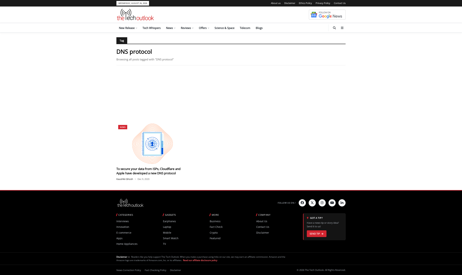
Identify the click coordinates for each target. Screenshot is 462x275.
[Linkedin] (342, 202)
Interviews (122, 221)
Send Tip (315, 233)
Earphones (169, 221)
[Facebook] (302, 202)
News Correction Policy (128, 270)
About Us (261, 221)
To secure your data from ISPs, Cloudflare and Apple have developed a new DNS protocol (148, 171)
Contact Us (340, 3)
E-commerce (123, 232)
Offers (203, 28)
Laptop (167, 227)
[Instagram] (322, 202)
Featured (215, 238)
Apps (119, 238)
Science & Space (224, 28)
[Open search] (334, 27)
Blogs (259, 28)
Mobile (167, 232)
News (169, 28)
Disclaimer (289, 3)
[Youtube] (332, 202)
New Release (127, 28)
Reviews (186, 28)
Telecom (245, 28)
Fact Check (216, 227)
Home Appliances (127, 244)
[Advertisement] (231, 94)
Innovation (122, 227)
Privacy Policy (323, 3)
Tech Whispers (152, 28)
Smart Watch (170, 238)
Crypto (214, 232)
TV (164, 244)
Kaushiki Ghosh (124, 179)
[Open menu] (342, 27)
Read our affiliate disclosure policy (200, 260)
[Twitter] (312, 202)
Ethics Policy (305, 3)
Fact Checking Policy (155, 270)
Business (215, 221)
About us (276, 3)
